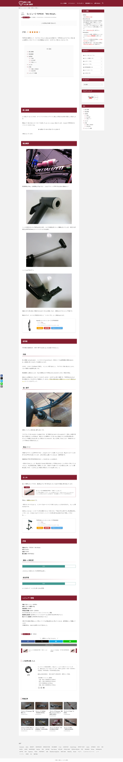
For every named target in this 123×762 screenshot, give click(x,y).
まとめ (30, 64)
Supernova (30, 751)
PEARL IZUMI (67, 749)
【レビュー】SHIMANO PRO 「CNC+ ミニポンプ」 (49, 490)
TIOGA (35, 751)
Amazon (40, 328)
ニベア (97, 751)
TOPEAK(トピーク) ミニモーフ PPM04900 (47, 520)
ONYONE (47, 749)
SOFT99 (21, 751)
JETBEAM (93, 747)
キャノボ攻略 (89, 58)
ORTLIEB (60, 749)
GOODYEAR (65, 747)
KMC (102, 747)
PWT (82, 749)
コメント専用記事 (91, 35)
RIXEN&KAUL (99, 749)
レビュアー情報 (33, 73)
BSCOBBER (54, 747)
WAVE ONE (63, 751)
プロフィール (89, 16)
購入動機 (31, 51)
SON (26, 751)
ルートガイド (88, 70)
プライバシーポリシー (88, 44)
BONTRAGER (39, 747)
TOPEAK (33, 17)
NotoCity (38, 749)
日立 (31, 754)
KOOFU (21, 749)
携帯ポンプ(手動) (26, 17)
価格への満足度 (34, 69)
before (27, 747)
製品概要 (31, 54)
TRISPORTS (41, 751)
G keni (60, 747)
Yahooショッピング (56, 328)
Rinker (42, 322)
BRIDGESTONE (46, 747)
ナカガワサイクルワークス (88, 751)
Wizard (74, 751)
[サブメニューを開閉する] (101, 58)
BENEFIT (32, 747)
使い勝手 (33, 60)
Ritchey (92, 749)
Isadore (87, 747)
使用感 (30, 56)
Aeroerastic (21, 747)
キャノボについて (89, 55)
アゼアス (80, 751)
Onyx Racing (54, 749)
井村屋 (27, 754)
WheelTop (69, 751)
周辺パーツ (33, 62)
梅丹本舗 (35, 754)
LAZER (25, 749)
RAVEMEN (87, 749)
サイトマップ (90, 30)
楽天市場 (47, 328)
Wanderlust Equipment (54, 751)
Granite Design (73, 747)
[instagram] (41, 688)
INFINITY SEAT (81, 747)
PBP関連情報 (89, 67)
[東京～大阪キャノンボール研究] (26, 3)
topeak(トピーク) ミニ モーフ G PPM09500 (47, 320)
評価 (30, 67)
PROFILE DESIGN (75, 749)
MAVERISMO (32, 749)
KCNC (98, 747)
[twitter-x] (39, 688)
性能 (32, 58)
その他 (87, 73)
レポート (88, 61)
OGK (43, 749)
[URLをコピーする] (2, 386)
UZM (47, 751)
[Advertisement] (49, 91)
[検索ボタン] (102, 3)
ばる (28, 675)
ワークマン (21, 754)
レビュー (88, 64)
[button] (28, 641)
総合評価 (33, 70)
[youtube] (44, 688)
